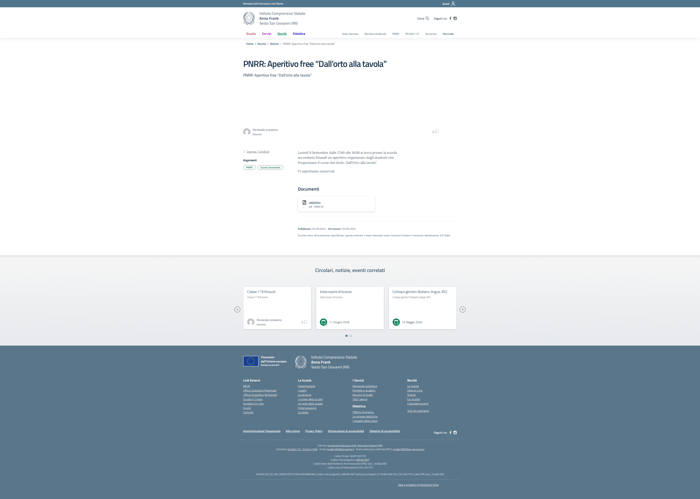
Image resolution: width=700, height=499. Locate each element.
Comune (248, 412)
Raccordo (448, 34)
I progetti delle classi (365, 421)
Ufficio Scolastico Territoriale (260, 395)
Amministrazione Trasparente (261, 431)
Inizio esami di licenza (263, 291)
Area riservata (350, 34)
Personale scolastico (365, 386)
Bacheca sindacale (375, 34)
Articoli (411, 395)
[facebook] (450, 18)
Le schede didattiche (365, 416)
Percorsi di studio (363, 395)
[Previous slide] (237, 309)
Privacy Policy (313, 431)
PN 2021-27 (412, 34)
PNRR (395, 34)
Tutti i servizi (360, 399)
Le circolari (413, 399)
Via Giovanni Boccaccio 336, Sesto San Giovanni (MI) (354, 445)
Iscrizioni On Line (253, 403)
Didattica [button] (299, 33)
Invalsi (247, 408)
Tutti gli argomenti (418, 411)
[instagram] (455, 18)
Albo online (293, 431)
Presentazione (306, 386)
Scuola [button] (251, 33)
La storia (303, 412)
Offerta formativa (363, 412)
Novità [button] (282, 33)
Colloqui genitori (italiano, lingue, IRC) (347, 291)
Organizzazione (307, 408)
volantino (314, 202)
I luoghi (302, 390)
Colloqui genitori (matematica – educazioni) (416, 294)
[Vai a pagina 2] (350, 336)
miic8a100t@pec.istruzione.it (408, 449)
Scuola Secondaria (270, 167)
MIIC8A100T (362, 460)
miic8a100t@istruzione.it (340, 449)
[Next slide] (463, 309)
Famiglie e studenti (364, 390)
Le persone (304, 395)
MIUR (246, 386)
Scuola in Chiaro (252, 399)
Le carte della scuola (310, 403)
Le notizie (413, 386)
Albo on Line (414, 390)
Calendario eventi (417, 403)
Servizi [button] (266, 33)
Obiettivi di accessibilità (385, 431)
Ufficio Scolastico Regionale (259, 390)
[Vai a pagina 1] (346, 336)
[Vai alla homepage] (249, 18)
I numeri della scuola (310, 399)
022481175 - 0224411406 (303, 449)
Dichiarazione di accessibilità (346, 431)
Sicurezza (431, 34)
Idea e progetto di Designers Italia (418, 485)
